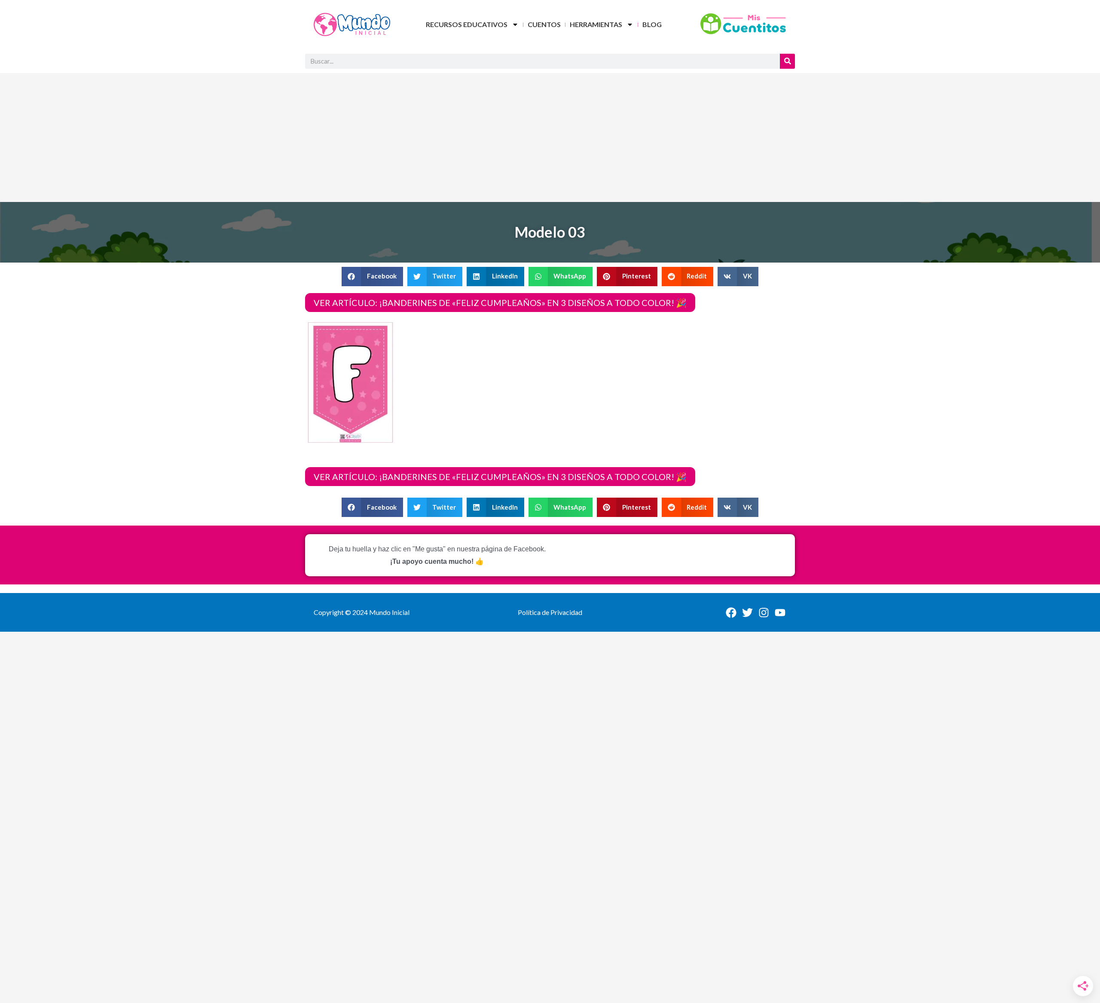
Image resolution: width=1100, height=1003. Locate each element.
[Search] (787, 61)
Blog (652, 24)
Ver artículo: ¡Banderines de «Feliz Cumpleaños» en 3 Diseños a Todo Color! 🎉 (500, 302)
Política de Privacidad (550, 612)
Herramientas (596, 24)
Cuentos (544, 24)
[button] (372, 276)
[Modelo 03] (350, 383)
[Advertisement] (550, 137)
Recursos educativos (466, 24)
